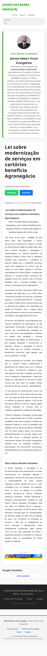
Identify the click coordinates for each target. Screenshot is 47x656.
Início (14, 15)
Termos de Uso (12, 629)
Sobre (22, 15)
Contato (31, 15)
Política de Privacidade (13, 599)
